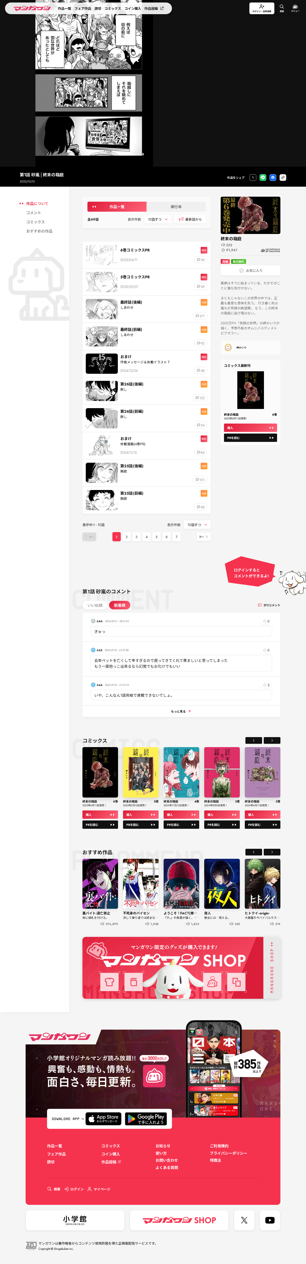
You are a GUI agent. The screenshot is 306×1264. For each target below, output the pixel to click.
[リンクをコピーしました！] (283, 177)
